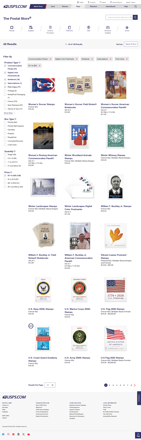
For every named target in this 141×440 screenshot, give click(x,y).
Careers (4, 418)
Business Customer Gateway (78, 405)
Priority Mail (12, 122)
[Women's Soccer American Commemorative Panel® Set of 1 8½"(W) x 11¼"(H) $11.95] (118, 85)
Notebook (86, 59)
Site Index (5, 407)
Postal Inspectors (75, 407)
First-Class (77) (14, 87)
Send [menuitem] (53, 6)
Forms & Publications (42, 411)
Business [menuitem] (93, 6)
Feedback (5, 411)
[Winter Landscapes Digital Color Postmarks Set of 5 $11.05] (82, 187)
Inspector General (75, 409)
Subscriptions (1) (15, 83)
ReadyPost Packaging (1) (16, 96)
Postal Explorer (74, 411)
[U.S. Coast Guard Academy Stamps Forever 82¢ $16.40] (45, 338)
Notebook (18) (14, 79)
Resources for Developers (77, 416)
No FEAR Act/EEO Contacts (111, 411)
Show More (8, 113)
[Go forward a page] (135, 385)
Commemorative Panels (38, 59)
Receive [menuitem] (65, 6)
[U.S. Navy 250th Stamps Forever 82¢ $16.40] (45, 290)
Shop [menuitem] (78, 6)
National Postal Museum (76, 414)
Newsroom (39, 407)
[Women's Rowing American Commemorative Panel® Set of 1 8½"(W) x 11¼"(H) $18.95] (45, 136)
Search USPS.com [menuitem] (135, 6)
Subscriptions (102, 59)
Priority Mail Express (16, 126)
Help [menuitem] (126, 6)
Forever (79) (12, 101)
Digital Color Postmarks (64, 59)
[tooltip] (19, 62)
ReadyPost (12, 137)
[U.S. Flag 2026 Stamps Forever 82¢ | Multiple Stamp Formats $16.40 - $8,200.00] (118, 290)
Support (104, 2)
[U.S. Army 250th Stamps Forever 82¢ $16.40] (82, 338)
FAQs (3, 409)
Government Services (42, 414)
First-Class (120, 59)
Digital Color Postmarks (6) (13, 74)
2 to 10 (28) (12, 158)
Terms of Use (107, 407)
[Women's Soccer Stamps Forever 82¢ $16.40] (45, 85)
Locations (92, 2)
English (79, 2)
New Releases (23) (15, 105)
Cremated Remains (15, 141)
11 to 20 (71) (12, 162)
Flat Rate (11, 130)
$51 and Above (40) (15, 187)
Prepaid (11, 133)
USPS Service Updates (42, 409)
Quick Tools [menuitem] (38, 6)
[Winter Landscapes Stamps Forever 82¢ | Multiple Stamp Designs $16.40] (45, 187)
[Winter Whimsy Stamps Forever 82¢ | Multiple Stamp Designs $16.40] (118, 136)
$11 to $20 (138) (14, 175)
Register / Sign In (130, 2)
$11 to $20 (32, 65)
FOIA (104, 409)
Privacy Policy (107, 405)
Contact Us (5, 405)
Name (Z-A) (130, 44)
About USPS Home (41, 405)
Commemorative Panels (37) (15, 67)
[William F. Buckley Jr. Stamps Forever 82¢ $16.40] (118, 187)
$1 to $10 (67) (13, 179)
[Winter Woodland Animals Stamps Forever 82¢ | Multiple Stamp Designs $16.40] (82, 136)
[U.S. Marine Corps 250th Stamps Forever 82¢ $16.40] (82, 290)
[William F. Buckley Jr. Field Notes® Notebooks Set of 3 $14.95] (45, 236)
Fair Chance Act (107, 414)
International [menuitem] (110, 6)
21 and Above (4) (14, 166)
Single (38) (12, 154)
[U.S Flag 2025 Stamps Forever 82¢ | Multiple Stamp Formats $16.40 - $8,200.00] (118, 338)
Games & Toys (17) (15, 109)
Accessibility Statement (110, 416)
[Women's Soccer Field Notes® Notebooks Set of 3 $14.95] (82, 85)
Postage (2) (12, 91)
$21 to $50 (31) (13, 183)
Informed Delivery (117, 2)
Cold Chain (12, 145)
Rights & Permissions (42, 416)
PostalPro (72, 418)
